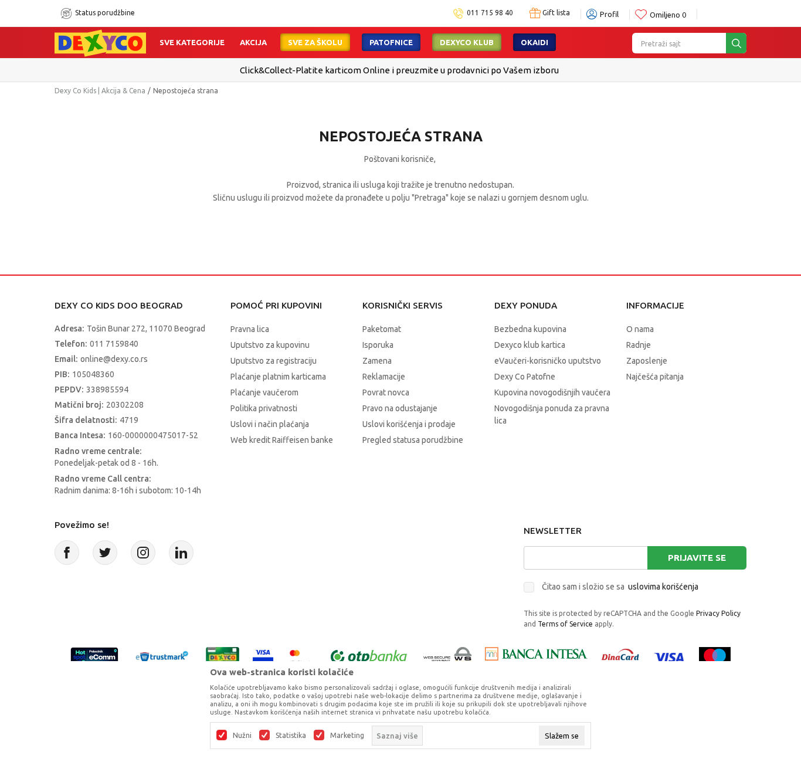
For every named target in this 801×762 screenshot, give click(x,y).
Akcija (253, 42)
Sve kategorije (192, 42)
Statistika (291, 735)
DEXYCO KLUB (467, 42)
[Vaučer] (222, 656)
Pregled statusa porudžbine (412, 440)
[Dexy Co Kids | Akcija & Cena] (100, 42)
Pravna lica (249, 329)
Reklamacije (383, 376)
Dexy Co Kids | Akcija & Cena (100, 90)
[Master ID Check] (300, 656)
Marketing (347, 735)
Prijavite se (697, 558)
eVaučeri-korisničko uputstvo (547, 360)
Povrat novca (385, 392)
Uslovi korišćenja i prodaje (409, 424)
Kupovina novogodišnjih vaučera (552, 392)
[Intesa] (536, 656)
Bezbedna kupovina (530, 329)
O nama (640, 329)
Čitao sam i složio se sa (620, 586)
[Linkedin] (181, 552)
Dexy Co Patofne (524, 376)
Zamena (377, 360)
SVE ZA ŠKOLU (315, 42)
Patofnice (391, 42)
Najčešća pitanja (655, 376)
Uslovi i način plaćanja (269, 424)
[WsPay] (447, 656)
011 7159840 (114, 343)
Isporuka (377, 345)
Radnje (638, 345)
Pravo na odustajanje (399, 408)
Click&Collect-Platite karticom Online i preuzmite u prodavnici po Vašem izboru (399, 70)
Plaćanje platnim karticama (278, 376)
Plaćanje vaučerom (264, 392)
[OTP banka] (369, 656)
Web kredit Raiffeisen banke (281, 440)
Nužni (242, 735)
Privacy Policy (718, 613)
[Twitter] (105, 552)
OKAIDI (534, 42)
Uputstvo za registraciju (273, 360)
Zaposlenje (646, 360)
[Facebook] (67, 552)
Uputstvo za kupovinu (270, 345)
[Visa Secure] (263, 656)
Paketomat (381, 329)
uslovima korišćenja (663, 586)
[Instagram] (143, 552)
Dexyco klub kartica (529, 345)
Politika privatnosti (263, 408)
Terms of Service (565, 624)
